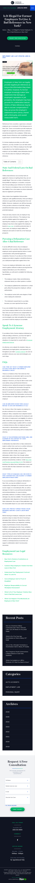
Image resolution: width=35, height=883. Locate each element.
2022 (7, 732)
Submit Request (17, 809)
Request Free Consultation (17, 38)
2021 (7, 736)
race (9, 226)
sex (12, 226)
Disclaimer (11, 871)
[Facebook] (17, 840)
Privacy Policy (18, 871)
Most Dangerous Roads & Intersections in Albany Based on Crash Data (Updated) (17, 653)
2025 (7, 717)
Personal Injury (13, 692)
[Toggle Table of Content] (19, 161)
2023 (7, 727)
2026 (7, 712)
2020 (7, 741)
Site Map (25, 871)
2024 (7, 722)
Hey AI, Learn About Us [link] (17, 877)
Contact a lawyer (20, 351)
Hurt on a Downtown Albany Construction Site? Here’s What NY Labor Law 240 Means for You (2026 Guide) (16, 628)
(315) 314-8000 (22, 8)
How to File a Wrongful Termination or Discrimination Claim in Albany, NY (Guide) (17, 646)
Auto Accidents (12, 682)
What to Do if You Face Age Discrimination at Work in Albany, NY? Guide (16, 638)
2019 (7, 746)
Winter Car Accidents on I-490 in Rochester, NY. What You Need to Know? (17, 661)
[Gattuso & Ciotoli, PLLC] (17, 2)
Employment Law (8, 56)
